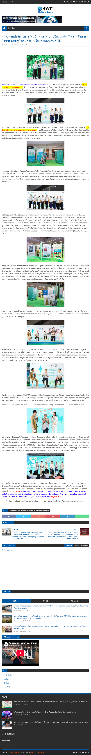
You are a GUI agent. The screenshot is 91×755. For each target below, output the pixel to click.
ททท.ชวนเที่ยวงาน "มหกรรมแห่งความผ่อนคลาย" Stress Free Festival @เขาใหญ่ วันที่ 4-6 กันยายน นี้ (50, 702)
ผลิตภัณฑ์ (6, 683)
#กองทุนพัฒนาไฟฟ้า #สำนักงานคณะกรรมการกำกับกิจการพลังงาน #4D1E (29, 510)
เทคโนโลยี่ (7, 687)
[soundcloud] (88, 2)
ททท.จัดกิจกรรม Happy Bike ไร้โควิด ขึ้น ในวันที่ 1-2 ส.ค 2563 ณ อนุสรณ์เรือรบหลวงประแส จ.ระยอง (51, 722)
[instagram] (79, 2)
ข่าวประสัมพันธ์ (8, 675)
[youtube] (74, 2)
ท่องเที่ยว (6, 679)
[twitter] (67, 2)
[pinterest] (77, 2)
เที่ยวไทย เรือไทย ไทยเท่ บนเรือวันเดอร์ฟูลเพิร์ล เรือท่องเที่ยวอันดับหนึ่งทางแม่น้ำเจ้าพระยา (46, 712)
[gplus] (70, 2)
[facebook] (65, 2)
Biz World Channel (37, 752)
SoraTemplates (15, 752)
